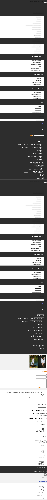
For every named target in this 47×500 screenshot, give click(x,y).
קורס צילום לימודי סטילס (38, 418)
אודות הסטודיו (41, 426)
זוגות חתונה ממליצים (40, 430)
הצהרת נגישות (41, 433)
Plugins (43, 458)
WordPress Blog (41, 463)
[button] (43, 481)
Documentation (41, 457)
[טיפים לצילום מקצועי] (42, 407)
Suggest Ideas (41, 459)
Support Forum (41, 461)
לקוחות (43, 429)
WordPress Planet (41, 464)
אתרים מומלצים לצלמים (40, 431)
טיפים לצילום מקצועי (39, 410)
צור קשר (42, 432)
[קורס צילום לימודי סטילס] (42, 415)
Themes (42, 462)
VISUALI (40, 467)
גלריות (43, 428)
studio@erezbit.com (43, 443)
